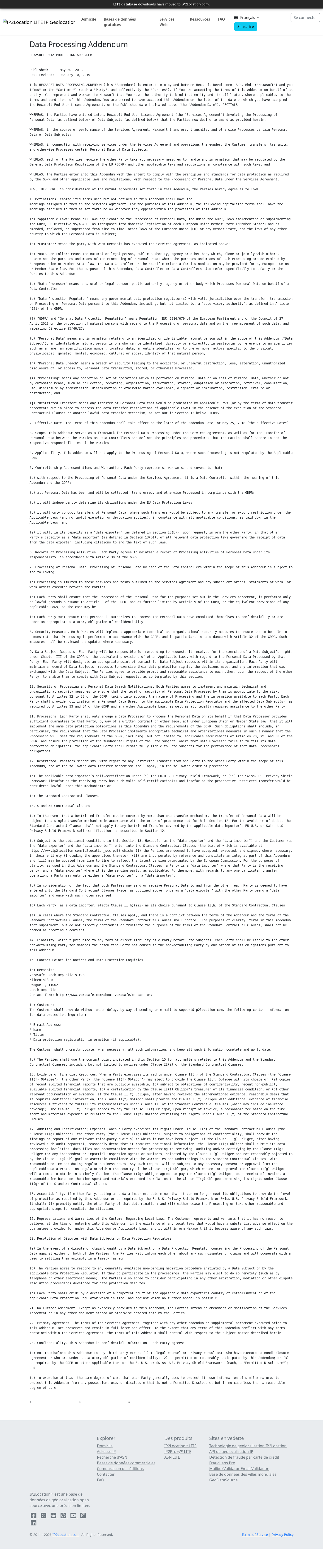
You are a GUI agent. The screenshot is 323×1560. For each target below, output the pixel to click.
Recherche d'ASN (112, 1457)
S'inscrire (245, 26)
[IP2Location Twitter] (43, 1516)
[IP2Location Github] (63, 1516)
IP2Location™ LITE (180, 1445)
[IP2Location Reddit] (53, 1516)
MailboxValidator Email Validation (239, 1468)
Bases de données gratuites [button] (120, 22)
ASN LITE (172, 1457)
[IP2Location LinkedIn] (34, 1523)
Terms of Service (255, 1534)
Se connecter (305, 17)
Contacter (106, 1474)
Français (247, 17)
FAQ (221, 19)
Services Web (167, 22)
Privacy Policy (282, 1534)
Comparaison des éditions (120, 1468)
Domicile (88, 19)
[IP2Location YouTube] (73, 1516)
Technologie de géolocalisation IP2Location (248, 1445)
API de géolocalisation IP (231, 1451)
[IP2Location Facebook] (34, 1516)
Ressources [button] (200, 19)
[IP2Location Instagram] (83, 1516)
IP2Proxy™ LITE (177, 1451)
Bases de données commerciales (126, 1463)
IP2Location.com (195, 4)
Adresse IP (106, 1451)
